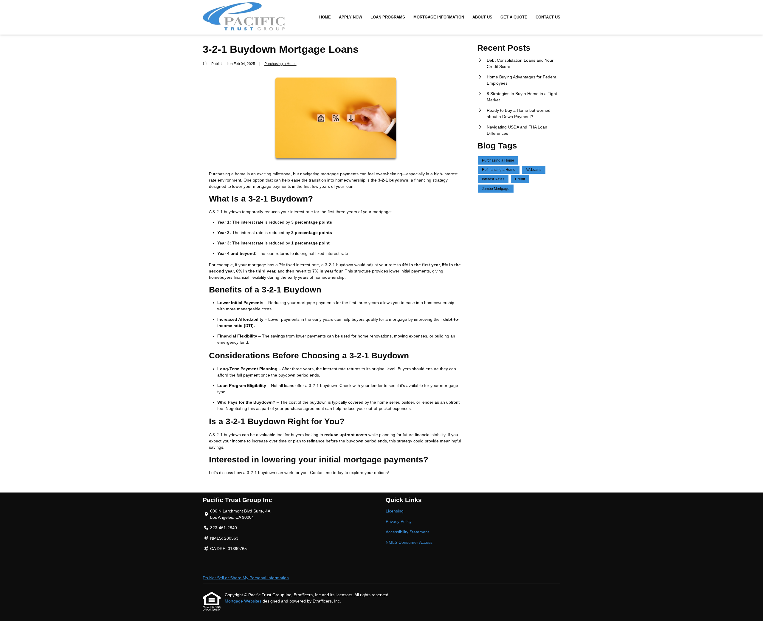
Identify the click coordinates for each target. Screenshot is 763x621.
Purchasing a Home (280, 64)
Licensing (395, 511)
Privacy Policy (399, 521)
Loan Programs (387, 17)
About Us (482, 17)
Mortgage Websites (244, 601)
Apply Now (350, 17)
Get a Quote (513, 17)
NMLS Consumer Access (409, 542)
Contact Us (548, 17)
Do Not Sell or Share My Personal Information (246, 577)
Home (325, 17)
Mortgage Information (438, 17)
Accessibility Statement (407, 531)
